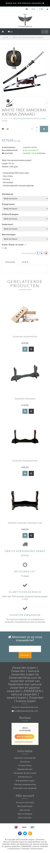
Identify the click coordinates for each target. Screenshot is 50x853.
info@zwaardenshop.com (26, 711)
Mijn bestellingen (25, 806)
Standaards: (8, 194)
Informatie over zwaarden (25, 788)
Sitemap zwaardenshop (25, 784)
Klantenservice (25, 777)
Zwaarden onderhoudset (25, 336)
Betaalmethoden (25, 769)
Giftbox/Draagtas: (10, 214)
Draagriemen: (8, 204)
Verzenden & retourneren (25, 773)
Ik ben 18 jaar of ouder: (14, 245)
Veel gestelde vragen (25, 781)
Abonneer (25, 655)
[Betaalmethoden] (16, 827)
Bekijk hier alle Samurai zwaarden (24, 3)
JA (5, 248)
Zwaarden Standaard (25, 398)
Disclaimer (25, 762)
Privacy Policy (25, 766)
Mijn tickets (25, 810)
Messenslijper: (9, 235)
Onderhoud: (7, 224)
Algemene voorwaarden (25, 758)
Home (5, 37)
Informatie (10, 262)
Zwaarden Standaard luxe (25, 460)
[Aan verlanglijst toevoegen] (3, 129)
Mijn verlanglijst (25, 814)
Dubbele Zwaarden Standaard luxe (25, 522)
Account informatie (25, 802)
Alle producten (25, 818)
